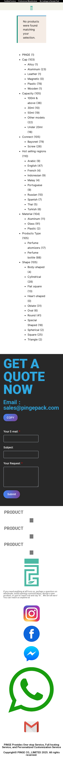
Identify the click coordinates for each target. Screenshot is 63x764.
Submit (11, 494)
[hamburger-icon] (4, 8)
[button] (31, 520)
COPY (10, 417)
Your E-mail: (12, 431)
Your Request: (13, 463)
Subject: (8, 447)
